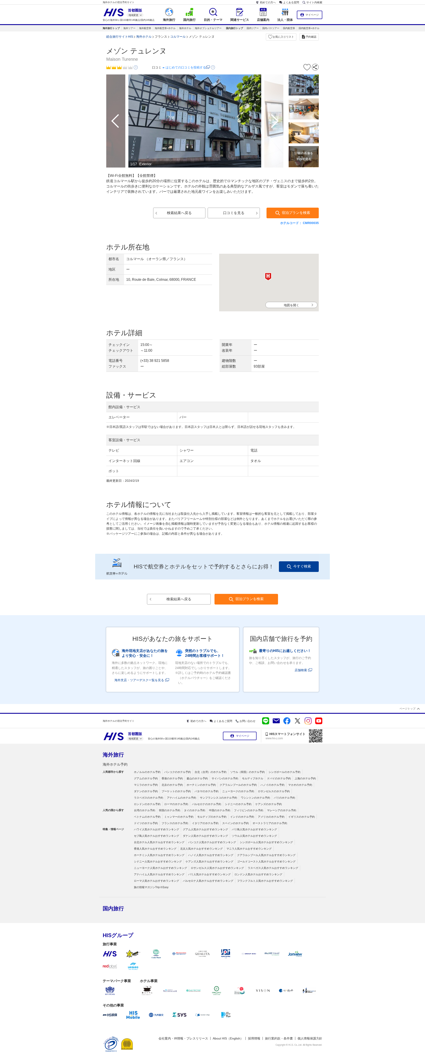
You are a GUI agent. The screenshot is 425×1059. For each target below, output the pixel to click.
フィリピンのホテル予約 (248, 810)
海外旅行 (113, 755)
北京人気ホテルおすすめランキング (201, 848)
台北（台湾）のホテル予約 (210, 772)
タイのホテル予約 (194, 810)
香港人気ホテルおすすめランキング (155, 848)
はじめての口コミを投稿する (186, 67)
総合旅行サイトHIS (119, 36)
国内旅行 (113, 908)
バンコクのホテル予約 (177, 772)
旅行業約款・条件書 (279, 1038)
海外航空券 (145, 28)
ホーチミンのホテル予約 (201, 784)
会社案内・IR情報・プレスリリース (183, 1038)
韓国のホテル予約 (169, 810)
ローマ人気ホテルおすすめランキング (156, 880)
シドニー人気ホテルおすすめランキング (158, 861)
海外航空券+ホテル (165, 28)
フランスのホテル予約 (175, 823)
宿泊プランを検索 (296, 213)
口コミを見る (233, 213)
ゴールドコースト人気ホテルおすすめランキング (266, 861)
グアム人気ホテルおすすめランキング (205, 829)
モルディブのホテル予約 (211, 816)
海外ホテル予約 (115, 764)
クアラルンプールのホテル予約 (238, 784)
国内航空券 (289, 28)
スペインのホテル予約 (235, 823)
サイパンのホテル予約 (225, 778)
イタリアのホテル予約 (205, 823)
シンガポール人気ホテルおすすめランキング (266, 842)
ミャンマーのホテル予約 (178, 816)
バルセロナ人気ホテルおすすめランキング (208, 880)
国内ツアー (253, 28)
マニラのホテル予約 (146, 784)
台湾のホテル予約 (144, 810)
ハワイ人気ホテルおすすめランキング (156, 829)
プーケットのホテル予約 (176, 791)
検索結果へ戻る (179, 213)
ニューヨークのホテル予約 (238, 791)
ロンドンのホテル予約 (147, 804)
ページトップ (407, 708)
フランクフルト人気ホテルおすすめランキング (265, 880)
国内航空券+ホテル (309, 28)
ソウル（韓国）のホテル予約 (247, 772)
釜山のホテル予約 (197, 778)
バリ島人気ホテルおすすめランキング (254, 829)
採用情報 (254, 1038)
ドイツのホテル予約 (146, 823)
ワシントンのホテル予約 (255, 797)
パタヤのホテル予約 (206, 791)
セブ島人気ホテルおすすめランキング (156, 835)
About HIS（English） (228, 1038)
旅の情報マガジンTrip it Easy (151, 887)
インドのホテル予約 (242, 816)
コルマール (178, 36)
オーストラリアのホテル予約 (270, 823)
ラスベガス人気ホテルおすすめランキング (273, 868)
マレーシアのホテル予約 (281, 810)
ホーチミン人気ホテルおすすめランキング (159, 855)
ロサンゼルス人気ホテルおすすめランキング (217, 868)
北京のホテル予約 (172, 784)
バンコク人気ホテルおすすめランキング (212, 842)
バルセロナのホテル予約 (206, 804)
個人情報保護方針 (310, 1038)
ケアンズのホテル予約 (268, 804)
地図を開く (291, 305)
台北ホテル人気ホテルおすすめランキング (159, 842)
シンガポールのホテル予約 (284, 772)
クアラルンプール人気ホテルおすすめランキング (266, 855)
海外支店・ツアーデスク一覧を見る (139, 680)
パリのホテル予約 (284, 797)
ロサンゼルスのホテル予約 (274, 791)
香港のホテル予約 (172, 778)
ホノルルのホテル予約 (147, 772)
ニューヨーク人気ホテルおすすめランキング (160, 868)
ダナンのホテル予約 (146, 791)
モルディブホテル (252, 778)
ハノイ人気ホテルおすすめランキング (210, 855)
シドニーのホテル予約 (238, 804)
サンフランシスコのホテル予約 (218, 797)
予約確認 (311, 36)
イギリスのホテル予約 (301, 816)
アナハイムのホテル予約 (181, 797)
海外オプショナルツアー (208, 28)
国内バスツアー (270, 28)
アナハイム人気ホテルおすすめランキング (159, 874)
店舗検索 (301, 670)
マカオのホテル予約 (300, 784)
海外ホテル (185, 28)
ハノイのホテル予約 (272, 784)
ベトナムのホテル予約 (147, 816)
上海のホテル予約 (305, 778)
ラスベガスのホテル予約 (148, 797)
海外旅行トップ (111, 28)
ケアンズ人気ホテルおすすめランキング (209, 861)
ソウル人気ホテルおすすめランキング (254, 835)
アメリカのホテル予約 (271, 816)
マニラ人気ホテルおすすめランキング (249, 848)
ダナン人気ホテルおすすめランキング (205, 835)
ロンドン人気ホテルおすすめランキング (258, 874)
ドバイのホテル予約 (279, 778)
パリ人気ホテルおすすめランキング (209, 874)
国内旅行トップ (234, 28)
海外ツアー (129, 28)
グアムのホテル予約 (146, 778)
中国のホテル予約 (219, 810)
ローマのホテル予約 (176, 804)
